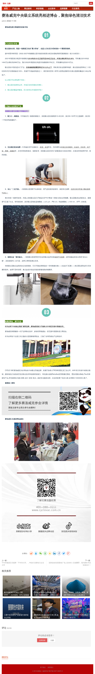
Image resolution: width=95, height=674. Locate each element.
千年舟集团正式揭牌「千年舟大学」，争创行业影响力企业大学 (23, 563)
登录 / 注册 (7, 3)
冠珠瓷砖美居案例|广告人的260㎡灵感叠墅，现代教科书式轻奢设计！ (70, 563)
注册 (52, 640)
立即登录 (42, 640)
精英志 (39, 671)
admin (4, 21)
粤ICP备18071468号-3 (55, 671)
